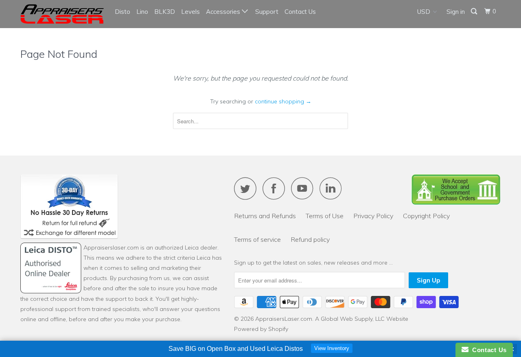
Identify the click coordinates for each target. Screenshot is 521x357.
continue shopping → (283, 101)
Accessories (224, 11)
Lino (142, 11)
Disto (122, 11)
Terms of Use (325, 216)
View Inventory (331, 348)
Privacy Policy (373, 216)
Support (266, 11)
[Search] (474, 11)
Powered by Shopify (261, 329)
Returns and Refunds (265, 216)
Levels (190, 11)
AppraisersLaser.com (283, 318)
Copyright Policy (426, 216)
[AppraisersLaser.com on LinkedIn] (333, 188)
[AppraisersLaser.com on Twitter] (247, 188)
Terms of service (257, 239)
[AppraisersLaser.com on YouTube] (304, 188)
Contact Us (300, 11)
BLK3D (164, 11)
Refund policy (310, 239)
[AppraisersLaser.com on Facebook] (276, 188)
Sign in (456, 11)
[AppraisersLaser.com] (62, 14)
